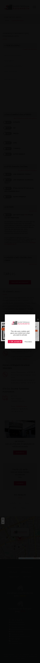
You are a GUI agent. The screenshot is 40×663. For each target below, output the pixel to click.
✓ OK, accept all (15, 342)
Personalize (28, 342)
